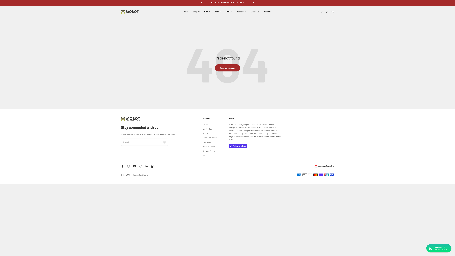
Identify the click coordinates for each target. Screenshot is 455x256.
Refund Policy (209, 151)
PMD (217, 12)
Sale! (186, 12)
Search (206, 124)
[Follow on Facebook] (122, 166)
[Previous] (201, 3)
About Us (267, 12)
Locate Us (255, 12)
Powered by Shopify (140, 175)
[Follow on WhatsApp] (152, 166)
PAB (228, 12)
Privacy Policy (209, 147)
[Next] (253, 3)
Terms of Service (210, 138)
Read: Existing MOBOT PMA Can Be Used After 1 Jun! (227, 3)
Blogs (205, 133)
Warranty (207, 142)
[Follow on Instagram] (128, 166)
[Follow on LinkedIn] (146, 166)
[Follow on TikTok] (140, 166)
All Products (208, 129)
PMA (206, 12)
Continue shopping (227, 68)
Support (240, 12)
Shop (195, 12)
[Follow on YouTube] (134, 166)
